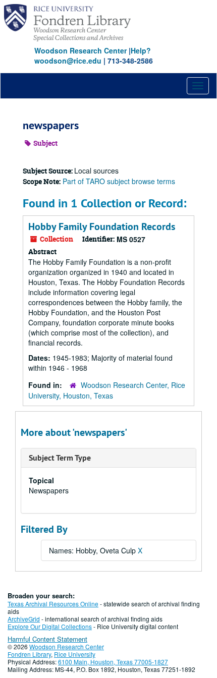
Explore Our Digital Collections (50, 626)
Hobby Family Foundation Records (101, 226)
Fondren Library (29, 654)
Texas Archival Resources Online (53, 603)
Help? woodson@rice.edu (92, 55)
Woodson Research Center (80, 50)
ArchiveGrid (24, 618)
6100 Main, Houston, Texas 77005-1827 (113, 661)
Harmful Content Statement (47, 639)
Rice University (74, 654)
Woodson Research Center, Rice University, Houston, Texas (106, 390)
